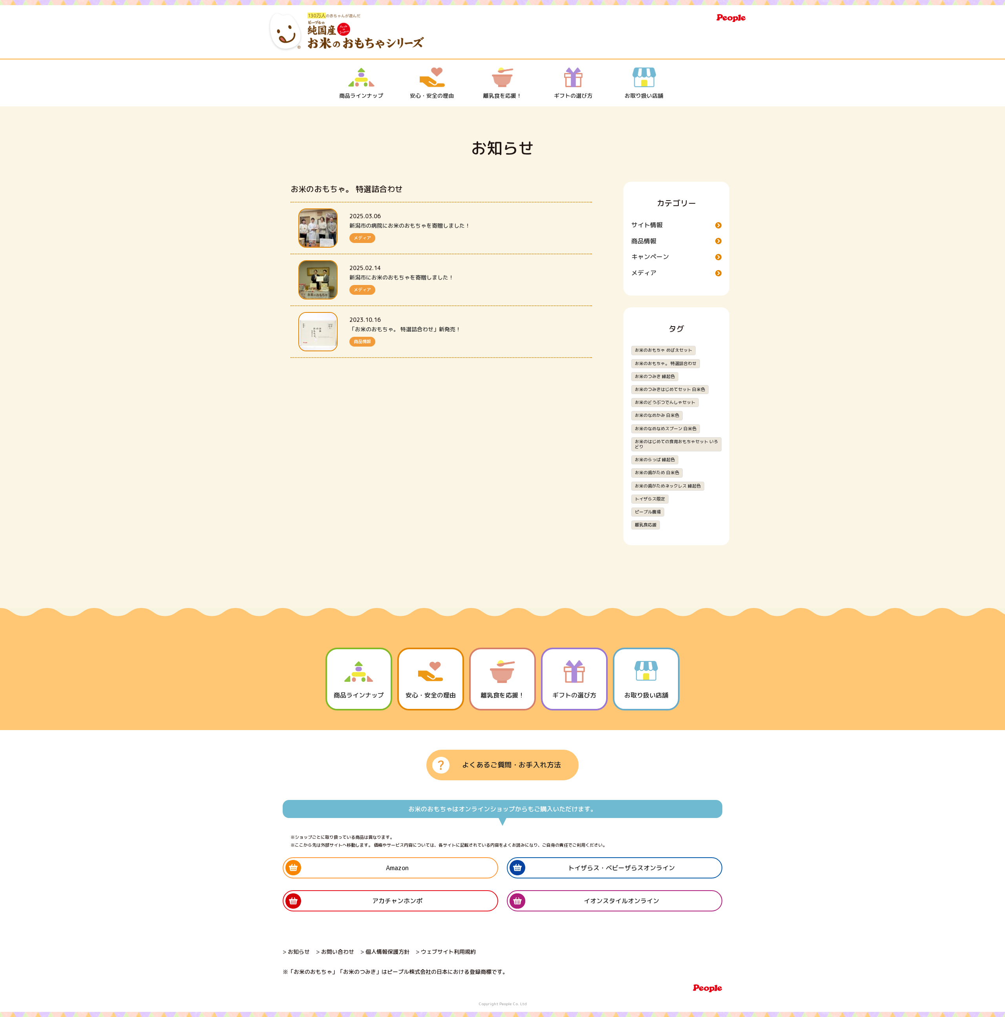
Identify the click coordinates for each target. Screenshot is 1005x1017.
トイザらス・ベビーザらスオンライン (621, 868)
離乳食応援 (645, 525)
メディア (362, 238)
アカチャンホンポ (397, 900)
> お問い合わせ (335, 951)
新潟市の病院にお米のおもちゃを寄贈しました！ (409, 225)
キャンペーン (650, 256)
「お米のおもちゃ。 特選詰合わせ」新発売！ (405, 329)
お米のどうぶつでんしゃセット (665, 402)
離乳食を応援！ (502, 95)
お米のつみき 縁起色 (655, 376)
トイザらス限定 (650, 499)
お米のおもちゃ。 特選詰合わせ (665, 363)
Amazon (397, 868)
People (731, 18)
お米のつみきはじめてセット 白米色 (670, 389)
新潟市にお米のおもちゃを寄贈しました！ (401, 277)
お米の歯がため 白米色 (657, 472)
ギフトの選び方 (573, 95)
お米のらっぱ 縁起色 (655, 459)
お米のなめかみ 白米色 (657, 415)
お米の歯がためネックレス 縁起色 (668, 486)
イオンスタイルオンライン (621, 900)
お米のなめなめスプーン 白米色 (665, 428)
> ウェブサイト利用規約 (446, 951)
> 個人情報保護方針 (384, 951)
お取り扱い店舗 (644, 95)
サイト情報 (647, 225)
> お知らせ (296, 951)
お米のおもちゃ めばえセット (663, 350)
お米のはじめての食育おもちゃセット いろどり (676, 444)
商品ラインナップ (361, 95)
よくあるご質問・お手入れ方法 (511, 765)
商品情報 (362, 341)
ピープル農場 (648, 512)
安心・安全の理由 (432, 95)
